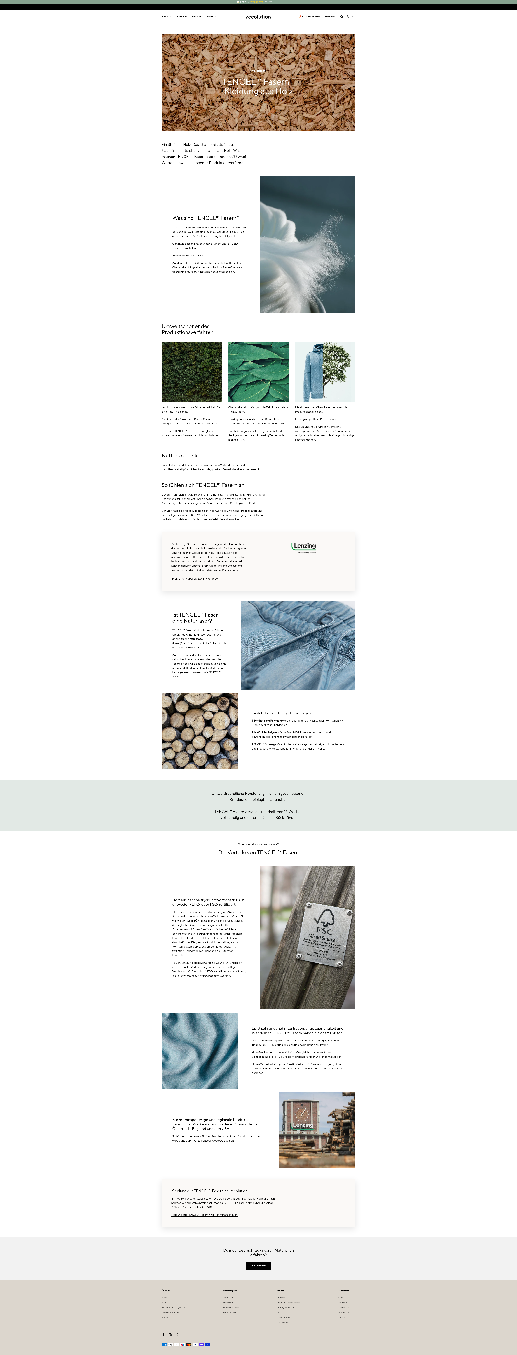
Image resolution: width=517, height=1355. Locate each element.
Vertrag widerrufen (286, 1307)
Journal (209, 16)
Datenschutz (344, 1307)
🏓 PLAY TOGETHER (309, 16)
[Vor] (288, 7)
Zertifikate (228, 1302)
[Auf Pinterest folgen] (177, 1335)
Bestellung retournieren (288, 1302)
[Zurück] (228, 7)
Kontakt (165, 1317)
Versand (281, 1297)
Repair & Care (229, 1312)
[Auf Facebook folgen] (163, 1335)
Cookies (342, 1317)
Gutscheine (282, 1322)
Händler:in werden (170, 1312)
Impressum (343, 1312)
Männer (180, 16)
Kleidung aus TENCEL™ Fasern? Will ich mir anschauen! (204, 1215)
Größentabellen (284, 1317)
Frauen (165, 16)
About (195, 16)
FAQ (279, 1312)
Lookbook (330, 16)
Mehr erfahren (258, 1265)
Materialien (228, 1297)
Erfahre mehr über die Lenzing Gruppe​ (194, 578)
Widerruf (342, 1302)
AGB (340, 1297)
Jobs (164, 1302)
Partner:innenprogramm (173, 1307)
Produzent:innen (231, 1307)
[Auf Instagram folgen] (170, 1335)
